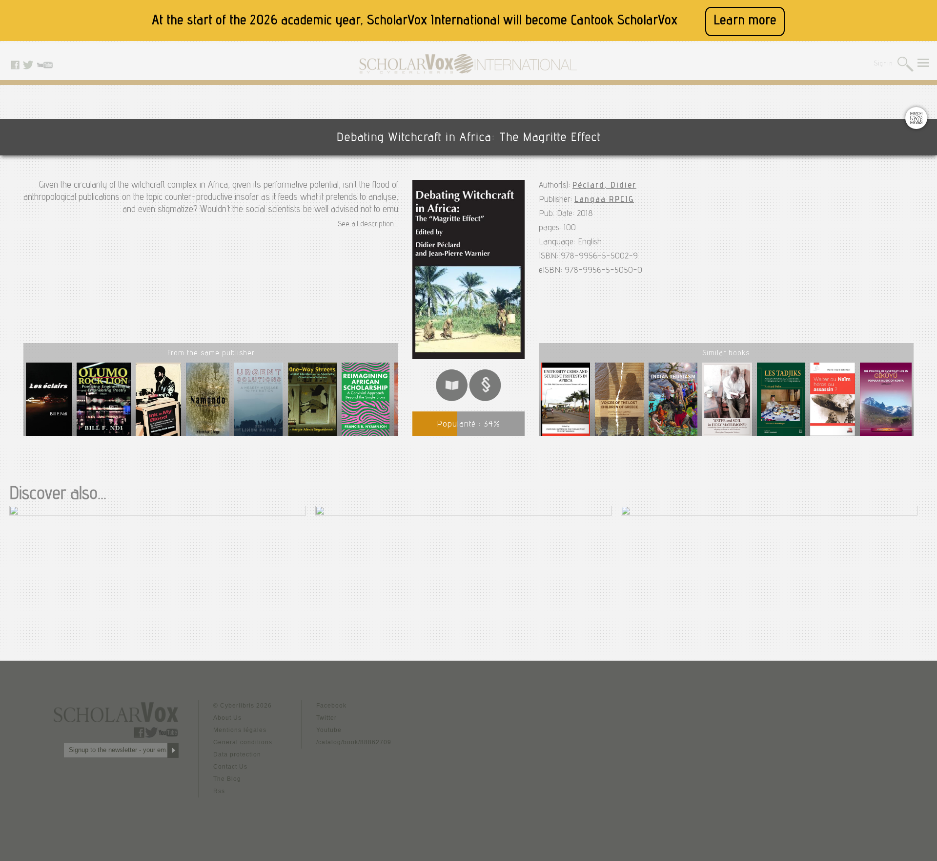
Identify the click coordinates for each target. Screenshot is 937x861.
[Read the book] (451, 399)
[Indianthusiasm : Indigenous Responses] (673, 401)
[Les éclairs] (49, 403)
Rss (219, 791)
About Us (227, 717)
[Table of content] (485, 399)
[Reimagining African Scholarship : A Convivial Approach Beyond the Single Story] (365, 403)
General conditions (242, 742)
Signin (883, 64)
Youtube (329, 730)
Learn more (744, 21)
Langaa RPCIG (604, 199)
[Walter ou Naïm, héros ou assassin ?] (832, 401)
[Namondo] (207, 403)
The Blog (227, 778)
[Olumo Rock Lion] (104, 403)
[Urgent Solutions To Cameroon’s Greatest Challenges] (258, 403)
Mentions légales (239, 730)
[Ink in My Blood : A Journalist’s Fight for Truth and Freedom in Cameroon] (158, 403)
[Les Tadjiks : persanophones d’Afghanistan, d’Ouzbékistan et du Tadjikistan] (781, 401)
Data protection (237, 754)
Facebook (331, 705)
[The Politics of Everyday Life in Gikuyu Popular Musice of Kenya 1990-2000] (886, 401)
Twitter (326, 717)
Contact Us (230, 766)
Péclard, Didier (604, 185)
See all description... (368, 225)
